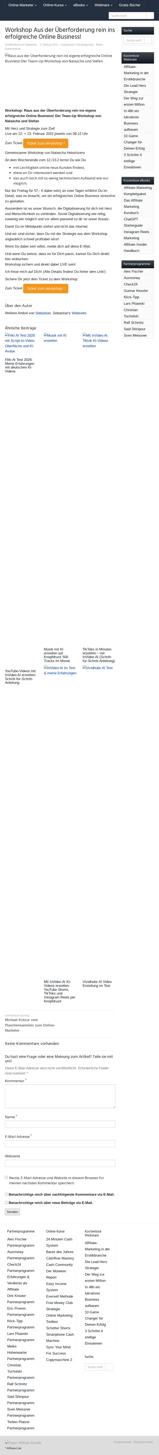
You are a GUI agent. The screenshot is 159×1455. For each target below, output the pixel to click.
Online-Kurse (54, 5)
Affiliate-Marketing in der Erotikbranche (136, 73)
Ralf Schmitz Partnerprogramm (20, 1387)
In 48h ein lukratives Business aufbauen (131, 120)
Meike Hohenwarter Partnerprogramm (20, 1352)
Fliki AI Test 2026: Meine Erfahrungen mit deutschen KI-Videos (19, 365)
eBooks (79, 5)
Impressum (122, 1442)
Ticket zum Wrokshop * (46, 143)
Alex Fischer (133, 271)
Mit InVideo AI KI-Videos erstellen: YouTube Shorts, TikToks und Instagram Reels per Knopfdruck (59, 991)
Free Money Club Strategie (59, 1306)
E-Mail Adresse (18, 1136)
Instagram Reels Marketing (136, 235)
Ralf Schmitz (134, 323)
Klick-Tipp (131, 297)
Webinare (102, 5)
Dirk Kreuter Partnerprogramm (20, 1299)
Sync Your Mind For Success (58, 1350)
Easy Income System (56, 1287)
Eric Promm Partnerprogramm (20, 1311)
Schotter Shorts (58, 1328)
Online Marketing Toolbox (59, 1319)
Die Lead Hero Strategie (135, 89)
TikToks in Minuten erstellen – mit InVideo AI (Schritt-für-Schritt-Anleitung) (99, 655)
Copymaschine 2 (59, 1360)
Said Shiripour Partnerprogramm (20, 1400)
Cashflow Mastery (60, 1258)
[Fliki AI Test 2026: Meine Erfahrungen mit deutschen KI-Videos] (21, 343)
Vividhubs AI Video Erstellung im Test (97, 984)
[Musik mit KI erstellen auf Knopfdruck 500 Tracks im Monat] (60, 488)
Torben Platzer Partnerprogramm (20, 1425)
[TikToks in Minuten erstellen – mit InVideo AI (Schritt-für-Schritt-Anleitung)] (99, 488)
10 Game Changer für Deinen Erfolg (134, 142)
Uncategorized (84, 44)
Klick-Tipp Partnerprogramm (20, 1324)
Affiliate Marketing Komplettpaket (138, 191)
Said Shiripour (135, 329)
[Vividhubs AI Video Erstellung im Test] (99, 820)
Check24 (130, 284)
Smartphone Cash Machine (60, 1338)
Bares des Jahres (59, 1252)
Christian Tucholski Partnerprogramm (20, 1371)
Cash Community (59, 1265)
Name (11, 1116)
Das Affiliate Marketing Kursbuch (133, 206)
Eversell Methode (59, 1296)
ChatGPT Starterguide (133, 222)
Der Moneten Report (56, 1274)
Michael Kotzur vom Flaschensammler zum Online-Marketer (30, 1023)
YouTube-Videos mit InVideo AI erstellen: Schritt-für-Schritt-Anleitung (20, 677)
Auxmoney (132, 278)
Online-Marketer (21, 5)
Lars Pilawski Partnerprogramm (20, 1337)
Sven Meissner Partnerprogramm (20, 1412)
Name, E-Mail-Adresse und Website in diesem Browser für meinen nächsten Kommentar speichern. (56, 1180)
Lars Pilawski (134, 304)
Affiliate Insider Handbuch (135, 248)
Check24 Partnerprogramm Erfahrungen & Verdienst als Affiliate (20, 1277)
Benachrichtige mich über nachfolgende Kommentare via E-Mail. (62, 1194)
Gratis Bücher (130, 5)
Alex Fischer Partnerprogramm (20, 1242)
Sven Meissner (135, 335)
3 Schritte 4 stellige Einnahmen (133, 161)
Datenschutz (143, 1442)
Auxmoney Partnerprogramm (20, 1255)
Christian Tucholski (131, 313)
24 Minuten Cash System (59, 1242)
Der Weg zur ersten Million (134, 101)
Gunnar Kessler (136, 291)
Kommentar (16, 1080)
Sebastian (31, 44)
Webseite (79, 313)
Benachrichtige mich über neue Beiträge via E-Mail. (51, 1203)
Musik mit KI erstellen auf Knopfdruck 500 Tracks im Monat (57, 655)
